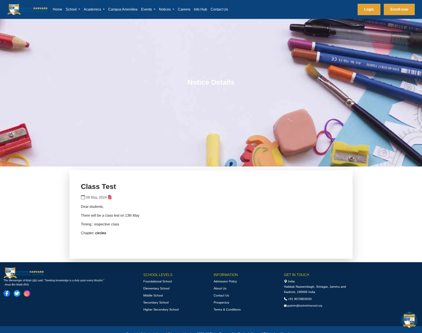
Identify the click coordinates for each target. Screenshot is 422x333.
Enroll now (399, 9)
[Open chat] (409, 320)
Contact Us (219, 9)
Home (57, 9)
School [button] (72, 9)
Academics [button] (93, 9)
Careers (184, 9)
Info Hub (200, 9)
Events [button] (147, 9)
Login (369, 9)
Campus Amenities (123, 9)
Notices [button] (165, 9)
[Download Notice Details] (110, 197)
